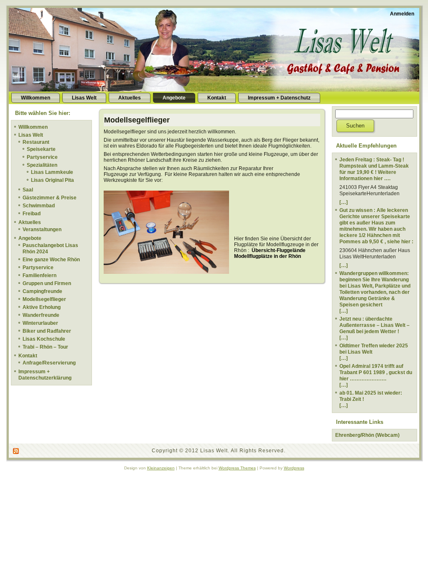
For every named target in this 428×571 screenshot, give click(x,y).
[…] (343, 202)
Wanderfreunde (41, 315)
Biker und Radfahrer (47, 331)
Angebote (29, 238)
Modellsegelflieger (44, 299)
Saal (28, 190)
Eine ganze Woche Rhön (51, 260)
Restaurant (36, 142)
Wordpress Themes (237, 468)
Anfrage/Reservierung (49, 363)
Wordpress (294, 468)
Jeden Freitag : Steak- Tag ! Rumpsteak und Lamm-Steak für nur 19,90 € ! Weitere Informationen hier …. (374, 169)
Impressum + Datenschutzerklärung (44, 375)
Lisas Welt (30, 135)
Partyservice (42, 157)
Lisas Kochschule (44, 339)
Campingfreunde (42, 291)
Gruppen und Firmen (47, 283)
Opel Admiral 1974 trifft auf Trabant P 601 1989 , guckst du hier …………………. (375, 372)
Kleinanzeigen (161, 468)
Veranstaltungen (42, 229)
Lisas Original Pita (52, 180)
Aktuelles (29, 222)
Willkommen (33, 127)
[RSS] (16, 451)
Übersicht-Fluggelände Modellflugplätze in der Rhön (270, 253)
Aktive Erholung (42, 307)
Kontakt (27, 356)
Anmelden (402, 14)
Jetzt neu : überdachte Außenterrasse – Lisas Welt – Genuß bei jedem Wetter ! (374, 325)
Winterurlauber (40, 323)
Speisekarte (41, 149)
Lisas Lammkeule (52, 172)
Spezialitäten (42, 165)
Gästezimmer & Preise (49, 198)
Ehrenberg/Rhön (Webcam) (367, 435)
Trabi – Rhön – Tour (45, 347)
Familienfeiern (39, 275)
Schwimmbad (39, 206)
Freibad (32, 214)
